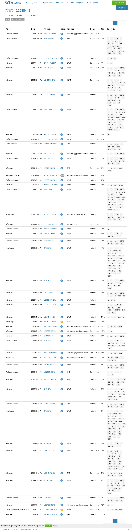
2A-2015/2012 (49, 365)
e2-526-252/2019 (50, 168)
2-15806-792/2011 (50, 214)
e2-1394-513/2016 (50, 80)
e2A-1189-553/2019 (51, 185)
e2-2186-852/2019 (50, 505)
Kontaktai (6, 529)
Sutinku (48, 526)
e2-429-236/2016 (50, 233)
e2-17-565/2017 (50, 153)
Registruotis (119, 2)
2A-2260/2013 (49, 67)
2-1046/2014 (48, 389)
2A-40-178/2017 (50, 63)
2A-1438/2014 (49, 293)
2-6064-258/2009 (50, 144)
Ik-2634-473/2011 (50, 509)
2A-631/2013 (48, 109)
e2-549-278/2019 (50, 473)
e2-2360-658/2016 (50, 372)
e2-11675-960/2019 (51, 224)
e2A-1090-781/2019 (51, 58)
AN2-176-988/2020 (51, 175)
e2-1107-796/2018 (50, 139)
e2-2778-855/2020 (50, 326)
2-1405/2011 (48, 340)
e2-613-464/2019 (50, 317)
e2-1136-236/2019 (50, 134)
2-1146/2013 (48, 241)
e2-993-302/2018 (50, 180)
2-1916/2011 (48, 336)
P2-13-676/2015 (50, 357)
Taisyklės (15, 529)
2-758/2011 (48, 443)
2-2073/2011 (48, 280)
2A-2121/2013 (49, 158)
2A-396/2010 (48, 248)
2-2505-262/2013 (50, 404)
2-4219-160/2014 (50, 95)
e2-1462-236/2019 (50, 229)
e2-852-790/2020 (50, 300)
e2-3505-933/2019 (50, 331)
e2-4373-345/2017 (50, 33)
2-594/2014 (48, 480)
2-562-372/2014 (50, 450)
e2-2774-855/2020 (50, 353)
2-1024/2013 (48, 497)
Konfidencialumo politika (29, 529)
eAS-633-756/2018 (50, 321)
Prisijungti (121, 7)
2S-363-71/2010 (50, 305)
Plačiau (55, 526)
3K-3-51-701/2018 (50, 514)
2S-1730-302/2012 (50, 379)
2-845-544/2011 (50, 38)
